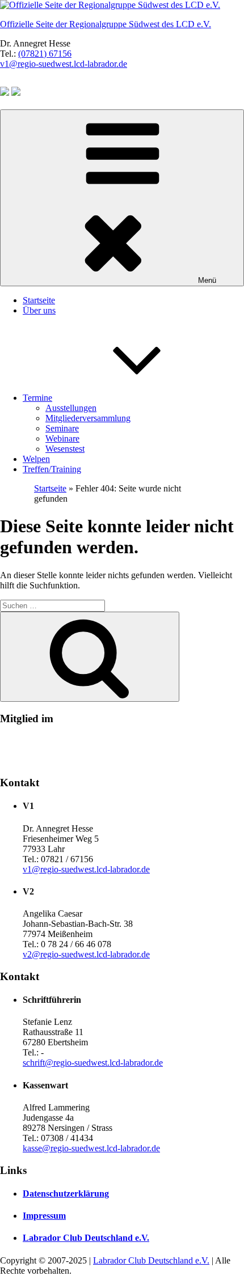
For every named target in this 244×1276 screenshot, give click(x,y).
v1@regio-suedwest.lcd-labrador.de (63, 64)
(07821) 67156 (44, 53)
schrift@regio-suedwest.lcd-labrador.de (93, 1062)
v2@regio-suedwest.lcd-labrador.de (86, 954)
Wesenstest (65, 448)
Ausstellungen (70, 408)
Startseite (39, 300)
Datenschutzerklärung (66, 1193)
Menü (207, 280)
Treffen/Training (52, 469)
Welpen (36, 459)
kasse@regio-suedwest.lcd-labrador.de (91, 1148)
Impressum (44, 1215)
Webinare (62, 438)
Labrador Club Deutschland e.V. (86, 1238)
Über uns (39, 310)
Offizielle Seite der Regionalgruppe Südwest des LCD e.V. (105, 24)
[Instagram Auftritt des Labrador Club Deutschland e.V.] (15, 92)
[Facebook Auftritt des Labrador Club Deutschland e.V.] (4, 92)
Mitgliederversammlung (88, 418)
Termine (37, 397)
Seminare (62, 428)
